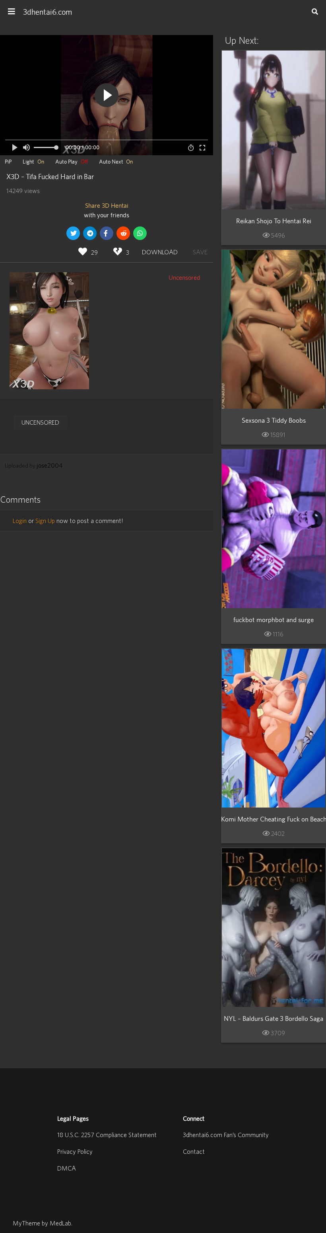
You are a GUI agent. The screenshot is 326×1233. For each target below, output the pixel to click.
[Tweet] (73, 233)
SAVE (199, 251)
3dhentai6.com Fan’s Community (226, 1134)
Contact (194, 1151)
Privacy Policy (75, 1151)
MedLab (60, 1223)
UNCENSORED (40, 422)
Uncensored (184, 277)
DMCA (66, 1168)
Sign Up (45, 520)
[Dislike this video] (117, 252)
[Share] (90, 233)
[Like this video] (82, 252)
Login (20, 520)
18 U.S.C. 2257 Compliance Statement (107, 1134)
